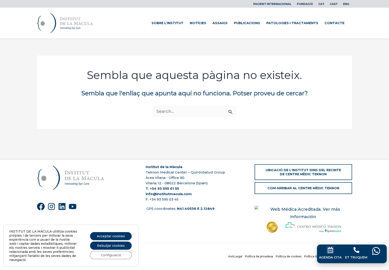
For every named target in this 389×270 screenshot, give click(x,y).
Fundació (305, 4)
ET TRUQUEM (356, 257)
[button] (303, 172)
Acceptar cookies (111, 236)
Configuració (111, 255)
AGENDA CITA (330, 257)
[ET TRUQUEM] (356, 250)
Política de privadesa (259, 256)
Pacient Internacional (272, 4)
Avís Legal (235, 256)
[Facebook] (41, 206)
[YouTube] (73, 206)
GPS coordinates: (180, 208)
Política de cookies (288, 256)
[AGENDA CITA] (330, 250)
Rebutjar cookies (111, 246)
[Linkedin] (62, 206)
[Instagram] (51, 206)
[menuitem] (321, 4)
